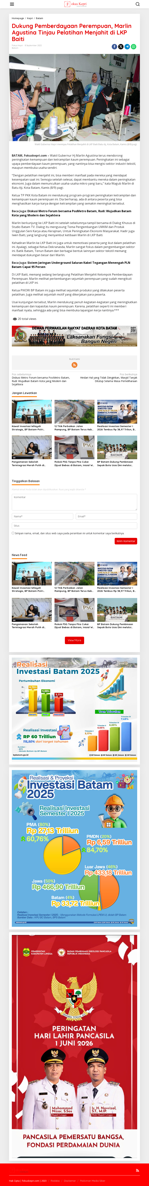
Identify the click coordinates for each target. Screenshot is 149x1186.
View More (74, 640)
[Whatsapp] (133, 46)
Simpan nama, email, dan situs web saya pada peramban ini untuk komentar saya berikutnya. (69, 533)
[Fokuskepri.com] (75, 4)
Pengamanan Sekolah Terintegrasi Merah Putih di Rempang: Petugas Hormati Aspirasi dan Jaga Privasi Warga (31, 463)
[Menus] (12, 4)
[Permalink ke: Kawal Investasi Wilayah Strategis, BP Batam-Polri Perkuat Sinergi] (32, 411)
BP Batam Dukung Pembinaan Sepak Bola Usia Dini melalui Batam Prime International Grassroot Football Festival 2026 (117, 463)
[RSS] (74, 365)
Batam (15, 48)
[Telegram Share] (127, 46)
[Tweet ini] (121, 46)
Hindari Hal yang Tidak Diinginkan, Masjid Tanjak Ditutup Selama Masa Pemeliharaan (108, 378)
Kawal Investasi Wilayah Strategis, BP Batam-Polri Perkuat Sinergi (27, 428)
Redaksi (55, 1180)
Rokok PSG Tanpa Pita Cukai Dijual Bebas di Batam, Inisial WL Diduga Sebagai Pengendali (74, 463)
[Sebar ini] (114, 46)
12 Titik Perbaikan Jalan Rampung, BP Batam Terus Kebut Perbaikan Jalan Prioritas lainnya (74, 428)
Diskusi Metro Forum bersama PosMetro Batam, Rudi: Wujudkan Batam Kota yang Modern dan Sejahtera (41, 379)
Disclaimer (70, 1180)
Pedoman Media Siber (92, 1180)
